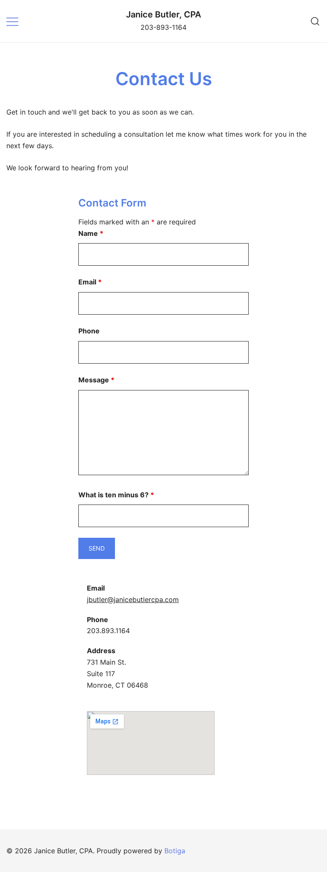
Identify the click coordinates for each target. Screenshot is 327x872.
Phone (89, 331)
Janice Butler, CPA (163, 14)
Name (90, 233)
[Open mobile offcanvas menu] (12, 21)
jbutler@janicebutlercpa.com (133, 599)
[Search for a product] (315, 21)
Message (96, 380)
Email (90, 282)
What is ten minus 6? (116, 494)
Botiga (174, 850)
